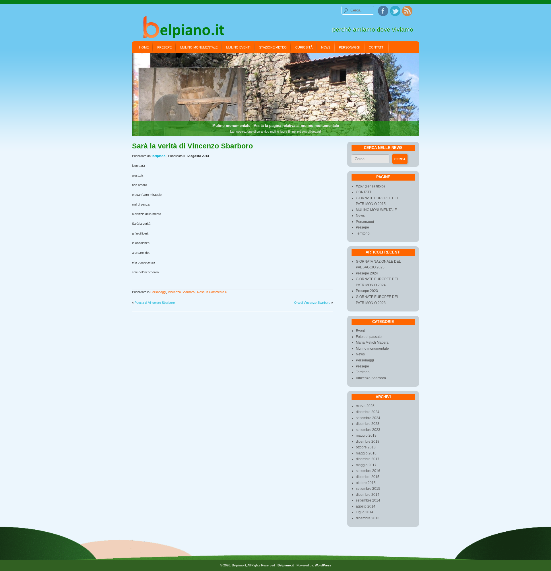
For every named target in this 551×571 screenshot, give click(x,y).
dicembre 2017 (367, 459)
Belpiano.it (286, 565)
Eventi (361, 331)
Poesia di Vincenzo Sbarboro (155, 302)
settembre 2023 (368, 430)
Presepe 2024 (367, 273)
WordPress (323, 565)
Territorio (363, 233)
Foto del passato (369, 337)
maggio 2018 (366, 453)
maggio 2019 (366, 435)
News (325, 47)
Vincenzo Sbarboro (181, 292)
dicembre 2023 (367, 424)
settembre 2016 (368, 471)
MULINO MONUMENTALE (199, 47)
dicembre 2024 (367, 412)
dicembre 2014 (367, 495)
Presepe (164, 47)
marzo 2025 (365, 406)
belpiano (159, 156)
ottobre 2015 (366, 483)
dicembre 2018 (367, 442)
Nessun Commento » (212, 292)
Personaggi (349, 47)
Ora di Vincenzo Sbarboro (312, 302)
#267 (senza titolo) (370, 186)
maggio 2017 (366, 465)
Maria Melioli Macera (372, 342)
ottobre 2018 (366, 447)
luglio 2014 (364, 512)
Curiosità (304, 47)
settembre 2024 (368, 418)
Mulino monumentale (372, 349)
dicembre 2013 (367, 518)
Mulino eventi (238, 47)
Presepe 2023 (367, 291)
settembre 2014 (368, 500)
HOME (144, 47)
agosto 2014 (365, 506)
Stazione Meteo (273, 47)
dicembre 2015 (367, 477)
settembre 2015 (368, 489)
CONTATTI (376, 47)
